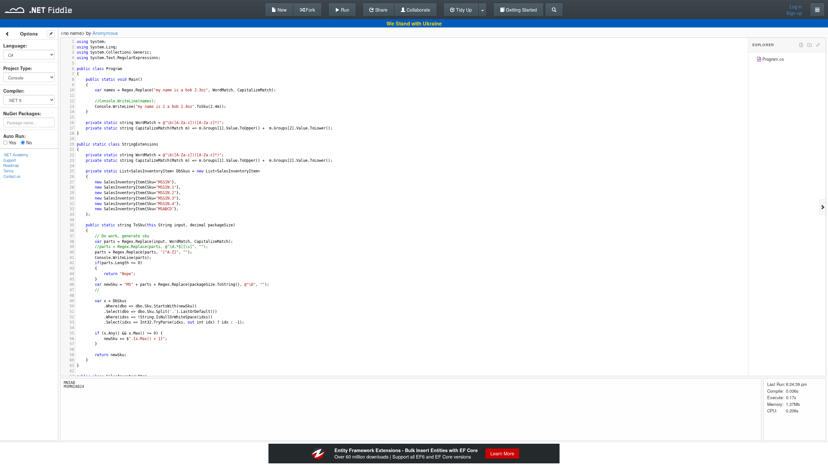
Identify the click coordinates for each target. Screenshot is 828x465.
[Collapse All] (818, 45)
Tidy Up (463, 9)
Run (344, 9)
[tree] (787, 60)
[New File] (801, 45)
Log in (796, 6)
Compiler (13, 91)
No (28, 142)
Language (14, 45)
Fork (309, 9)
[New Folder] (809, 45)
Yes (11, 142)
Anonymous (105, 32)
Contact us (11, 176)
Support (9, 160)
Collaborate (417, 9)
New (281, 9)
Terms (8, 170)
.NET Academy (15, 154)
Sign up (794, 13)
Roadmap (11, 165)
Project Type (17, 68)
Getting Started (521, 9)
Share (380, 9)
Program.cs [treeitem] (773, 59)
